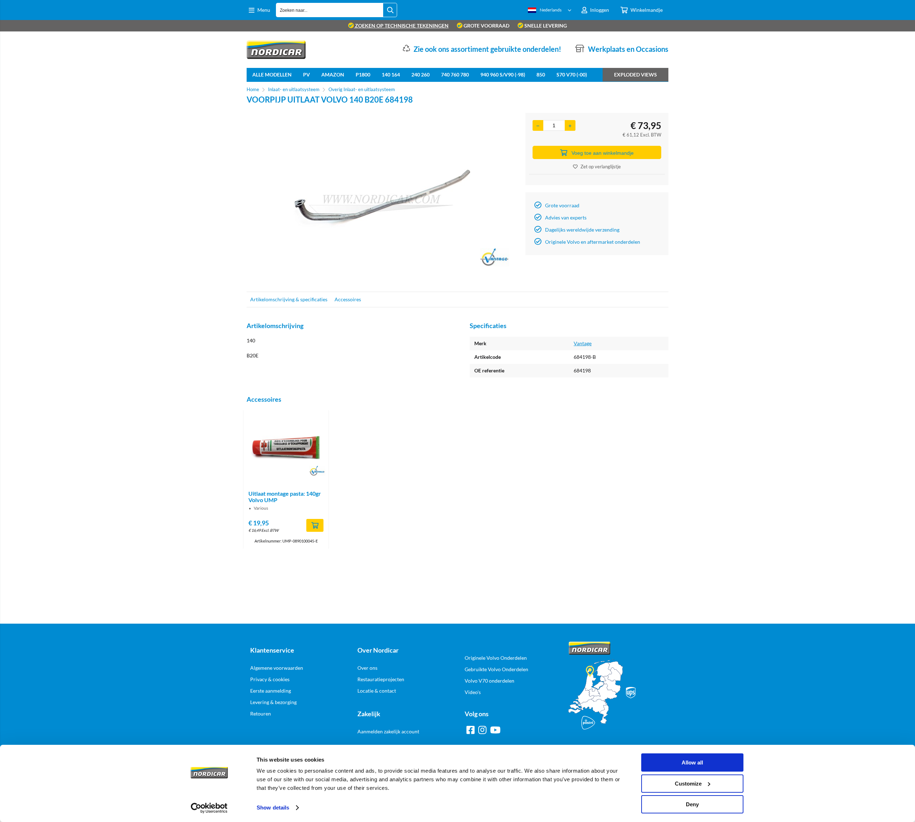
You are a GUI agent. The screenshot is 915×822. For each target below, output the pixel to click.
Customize (688, 784)
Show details (273, 807)
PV (306, 74)
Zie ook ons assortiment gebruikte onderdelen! (487, 49)
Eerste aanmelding (270, 691)
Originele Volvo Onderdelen (496, 658)
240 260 (420, 74)
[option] (382, 198)
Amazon (332, 74)
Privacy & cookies (270, 679)
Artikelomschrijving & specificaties (288, 299)
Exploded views (635, 74)
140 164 (391, 74)
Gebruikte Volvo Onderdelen (496, 669)
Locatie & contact (376, 691)
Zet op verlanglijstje (600, 166)
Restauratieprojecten (380, 679)
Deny (692, 804)
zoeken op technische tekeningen (401, 26)
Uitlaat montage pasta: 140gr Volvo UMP (284, 496)
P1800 (363, 74)
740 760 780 (455, 74)
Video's (473, 692)
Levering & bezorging (273, 702)
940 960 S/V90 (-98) (502, 74)
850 (540, 74)
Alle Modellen (272, 74)
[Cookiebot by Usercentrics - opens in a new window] (209, 808)
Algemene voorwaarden (276, 668)
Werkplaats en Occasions (628, 49)
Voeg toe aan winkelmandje (603, 153)
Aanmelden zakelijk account (388, 731)
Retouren (260, 713)
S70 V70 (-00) (572, 74)
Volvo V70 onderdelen (489, 681)
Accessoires (348, 299)
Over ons (367, 668)
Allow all (692, 762)
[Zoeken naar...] (390, 10)
